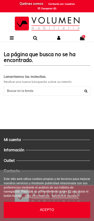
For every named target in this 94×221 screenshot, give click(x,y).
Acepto (47, 210)
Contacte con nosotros (61, 4)
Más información (37, 196)
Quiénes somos (32, 4)
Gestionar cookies (65, 196)
